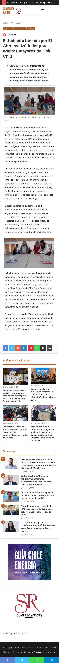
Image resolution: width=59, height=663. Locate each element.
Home (8, 23)
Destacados (17, 23)
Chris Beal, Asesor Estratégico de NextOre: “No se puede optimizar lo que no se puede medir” (38, 495)
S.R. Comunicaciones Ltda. (44, 652)
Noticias (31, 29)
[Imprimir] (49, 348)
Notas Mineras (20, 29)
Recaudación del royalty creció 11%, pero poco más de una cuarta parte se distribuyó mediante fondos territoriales (14, 395)
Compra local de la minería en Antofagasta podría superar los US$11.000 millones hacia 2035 (43, 394)
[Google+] (18, 348)
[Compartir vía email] (43, 348)
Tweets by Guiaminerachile (15, 633)
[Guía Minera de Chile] (12, 10)
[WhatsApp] (37, 348)
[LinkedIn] (24, 348)
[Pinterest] (31, 348)
